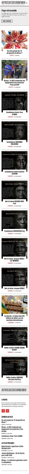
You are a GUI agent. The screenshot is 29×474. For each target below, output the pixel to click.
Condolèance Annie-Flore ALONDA (14, 113)
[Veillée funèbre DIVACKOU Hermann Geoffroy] (14, 367)
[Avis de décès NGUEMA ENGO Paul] (14, 191)
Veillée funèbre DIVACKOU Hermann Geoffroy (14, 378)
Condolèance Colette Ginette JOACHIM (14, 173)
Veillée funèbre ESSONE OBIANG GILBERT (14, 349)
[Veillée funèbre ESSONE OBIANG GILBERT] (14, 337)
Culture (4, 464)
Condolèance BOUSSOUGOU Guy (14, 231)
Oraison (10, 116)
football (4, 457)
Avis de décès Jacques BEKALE (14, 288)
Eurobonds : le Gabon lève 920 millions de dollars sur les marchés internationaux (14, 318)
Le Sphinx (17, 55)
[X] (7, 411)
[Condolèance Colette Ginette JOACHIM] (14, 161)
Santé (11, 55)
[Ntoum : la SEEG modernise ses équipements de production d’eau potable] (14, 70)
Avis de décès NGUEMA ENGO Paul (14, 202)
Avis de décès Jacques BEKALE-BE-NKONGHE (14, 260)
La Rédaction (17, 87)
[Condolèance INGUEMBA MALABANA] (14, 131)
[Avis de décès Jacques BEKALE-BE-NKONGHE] (14, 248)
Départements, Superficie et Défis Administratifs (12, 447)
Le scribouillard (17, 116)
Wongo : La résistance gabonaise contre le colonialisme (14, 461)
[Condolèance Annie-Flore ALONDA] (14, 102)
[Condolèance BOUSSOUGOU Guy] (14, 220)
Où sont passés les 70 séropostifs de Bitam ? (14, 52)
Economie (11, 322)
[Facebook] (3, 411)
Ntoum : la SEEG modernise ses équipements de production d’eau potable (14, 83)
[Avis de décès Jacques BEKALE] (14, 278)
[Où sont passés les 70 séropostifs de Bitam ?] (14, 40)
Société (11, 87)
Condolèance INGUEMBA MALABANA (14, 143)
